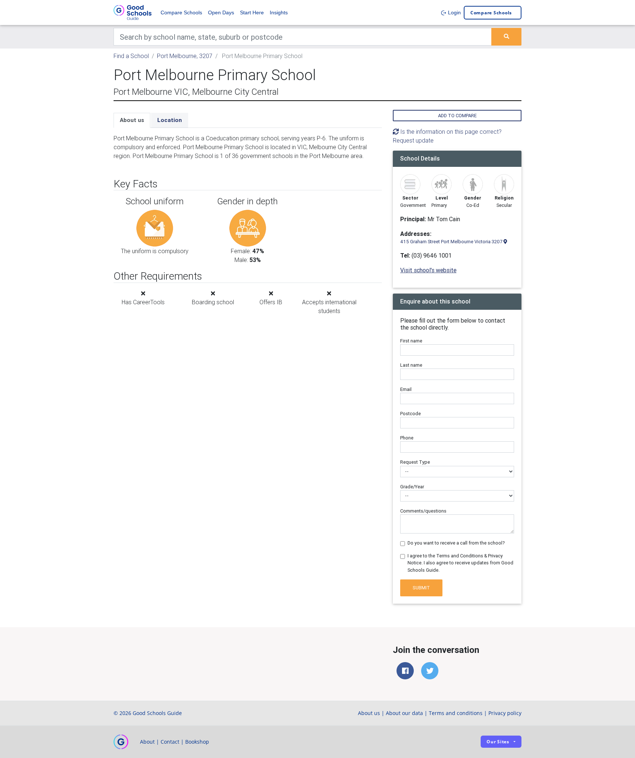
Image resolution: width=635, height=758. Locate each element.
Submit (421, 588)
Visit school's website (428, 270)
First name (411, 341)
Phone (406, 438)
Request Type (415, 462)
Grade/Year (412, 487)
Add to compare (457, 115)
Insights (279, 12)
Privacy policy (504, 712)
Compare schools (491, 13)
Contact (170, 741)
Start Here (252, 12)
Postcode (410, 413)
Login (453, 12)
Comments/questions (423, 511)
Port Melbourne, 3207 (184, 56)
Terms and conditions (455, 712)
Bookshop (197, 741)
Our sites (498, 742)
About (147, 741)
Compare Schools (181, 12)
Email (406, 389)
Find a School (131, 56)
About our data (404, 712)
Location (169, 119)
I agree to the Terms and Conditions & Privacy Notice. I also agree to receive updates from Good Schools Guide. (460, 563)
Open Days (221, 12)
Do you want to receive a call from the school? (456, 543)
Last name (411, 365)
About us (132, 119)
